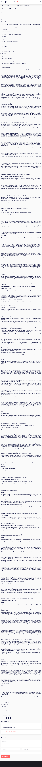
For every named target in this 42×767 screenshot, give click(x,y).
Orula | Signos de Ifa (8, 2)
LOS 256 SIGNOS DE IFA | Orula (12, 731)
